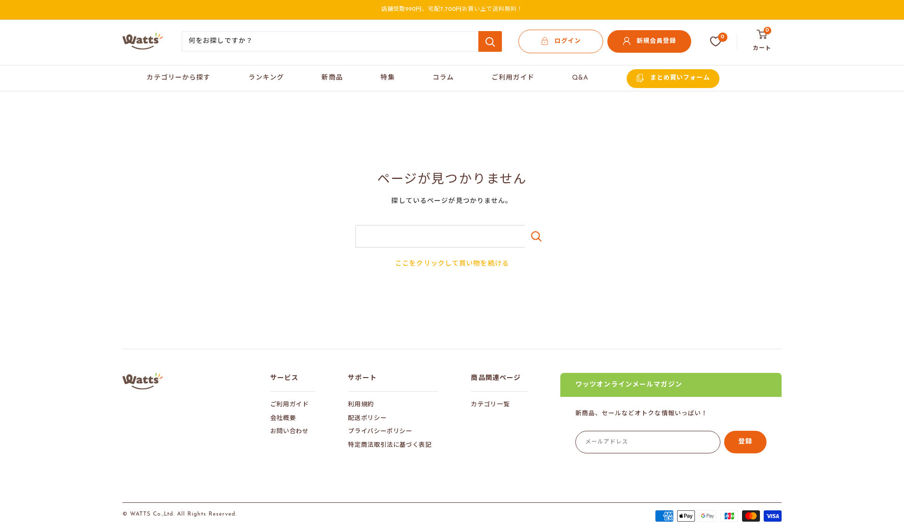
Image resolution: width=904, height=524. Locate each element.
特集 (387, 77)
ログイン (568, 41)
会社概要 (283, 418)
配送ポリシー (367, 418)
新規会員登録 (656, 41)
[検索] (490, 41)
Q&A (580, 77)
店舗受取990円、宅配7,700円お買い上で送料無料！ (452, 9)
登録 (745, 441)
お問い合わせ (289, 431)
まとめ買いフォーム (680, 78)
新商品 (332, 77)
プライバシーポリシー (380, 431)
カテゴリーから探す (178, 77)
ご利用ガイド (513, 77)
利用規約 (361, 405)
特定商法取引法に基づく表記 (389, 445)
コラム (443, 77)
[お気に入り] (715, 41)
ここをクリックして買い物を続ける (452, 263)
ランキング (266, 77)
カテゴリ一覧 (490, 405)
